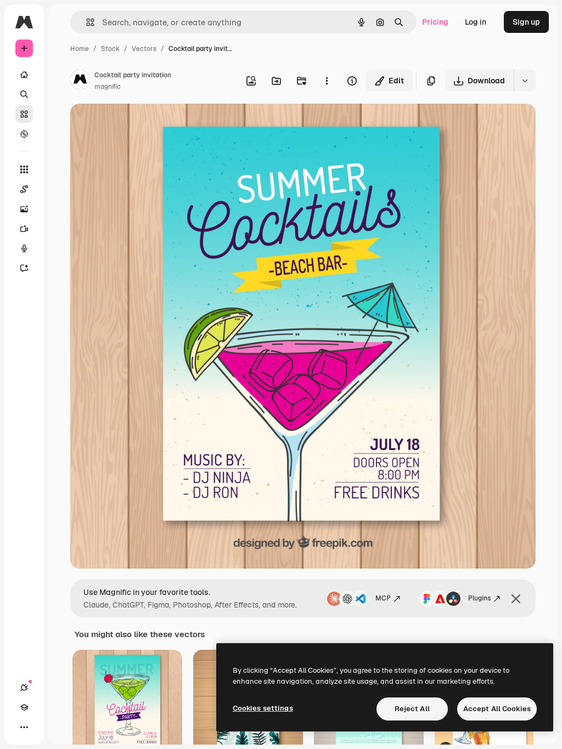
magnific (107, 86)
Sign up (526, 22)
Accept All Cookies (497, 708)
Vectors (144, 48)
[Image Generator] (24, 209)
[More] (24, 727)
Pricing (435, 22)
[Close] (515, 598)
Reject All (412, 708)
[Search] (24, 94)
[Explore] (24, 134)
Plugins (479, 598)
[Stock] (24, 114)
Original (140, 125)
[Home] (24, 74)
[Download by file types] (525, 81)
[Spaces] (24, 189)
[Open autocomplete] (86, 22)
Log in (475, 22)
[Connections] (24, 687)
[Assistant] (24, 268)
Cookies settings (263, 708)
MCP (383, 598)
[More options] (327, 81)
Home (79, 48)
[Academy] (24, 707)
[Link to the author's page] (80, 81)
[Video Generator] (24, 228)
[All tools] (24, 169)
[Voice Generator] (24, 248)
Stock (110, 48)
